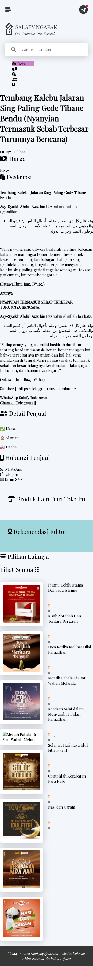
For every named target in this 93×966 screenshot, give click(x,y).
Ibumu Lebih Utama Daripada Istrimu (65, 587)
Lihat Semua (16, 569)
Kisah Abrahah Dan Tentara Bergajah (64, 618)
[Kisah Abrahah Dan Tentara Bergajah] (21, 670)
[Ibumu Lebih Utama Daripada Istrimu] (21, 621)
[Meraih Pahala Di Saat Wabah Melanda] (21, 739)
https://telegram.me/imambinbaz (47, 388)
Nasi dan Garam (61, 807)
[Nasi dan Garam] (21, 935)
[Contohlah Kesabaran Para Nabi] (21, 886)
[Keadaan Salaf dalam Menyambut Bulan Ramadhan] (21, 788)
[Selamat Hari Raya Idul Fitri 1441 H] (21, 837)
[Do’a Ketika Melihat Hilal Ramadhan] (21, 719)
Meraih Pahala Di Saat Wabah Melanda (67, 680)
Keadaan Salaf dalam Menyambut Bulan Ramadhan (66, 714)
